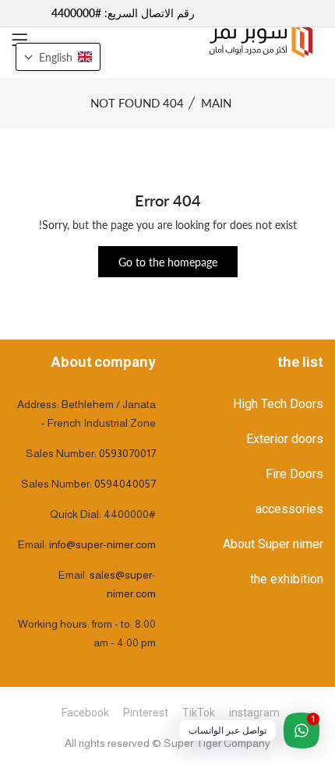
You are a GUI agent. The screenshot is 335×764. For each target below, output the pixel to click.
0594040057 (125, 483)
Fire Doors (294, 473)
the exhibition (286, 579)
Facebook (85, 712)
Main (216, 103)
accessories (289, 509)
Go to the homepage (167, 262)
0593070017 (127, 453)
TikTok (198, 712)
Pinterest (145, 712)
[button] (58, 57)
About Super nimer (273, 544)
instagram (254, 712)
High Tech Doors (278, 403)
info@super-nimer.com (102, 544)
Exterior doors (284, 438)
